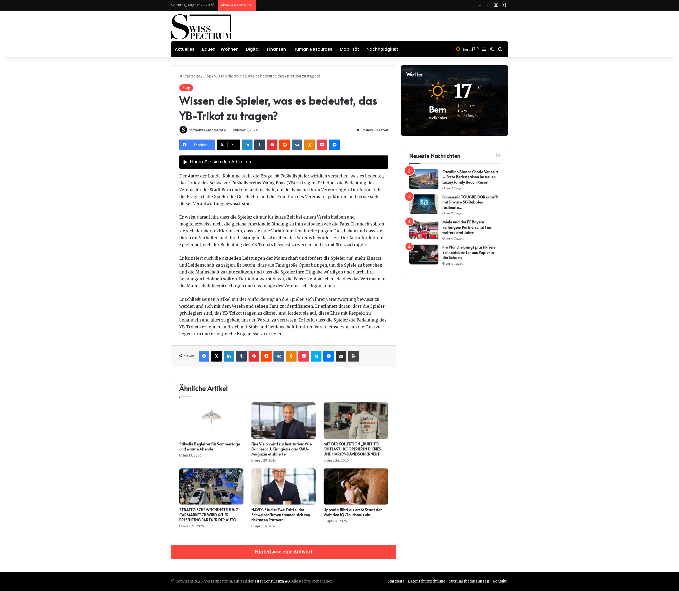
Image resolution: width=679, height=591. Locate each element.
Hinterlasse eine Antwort (283, 552)
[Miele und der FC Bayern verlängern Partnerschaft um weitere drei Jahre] (423, 229)
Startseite (191, 76)
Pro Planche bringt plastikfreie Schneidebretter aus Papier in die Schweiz (468, 252)
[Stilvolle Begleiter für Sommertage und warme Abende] (211, 420)
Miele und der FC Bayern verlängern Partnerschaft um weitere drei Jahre (323, 5)
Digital (253, 49)
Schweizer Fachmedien (207, 130)
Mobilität (349, 49)
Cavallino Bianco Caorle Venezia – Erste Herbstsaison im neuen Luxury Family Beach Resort (470, 177)
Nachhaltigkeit (382, 49)
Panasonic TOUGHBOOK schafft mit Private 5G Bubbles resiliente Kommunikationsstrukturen (470, 202)
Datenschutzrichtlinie (426, 581)
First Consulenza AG (272, 581)
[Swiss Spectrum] (201, 27)
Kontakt (500, 581)
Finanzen (276, 49)
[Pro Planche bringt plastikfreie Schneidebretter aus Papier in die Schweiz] (423, 254)
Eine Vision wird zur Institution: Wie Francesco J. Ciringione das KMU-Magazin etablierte (281, 449)
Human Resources (312, 49)
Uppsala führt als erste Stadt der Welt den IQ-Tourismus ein (353, 512)
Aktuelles (184, 49)
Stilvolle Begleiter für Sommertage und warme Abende (209, 446)
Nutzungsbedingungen (469, 581)
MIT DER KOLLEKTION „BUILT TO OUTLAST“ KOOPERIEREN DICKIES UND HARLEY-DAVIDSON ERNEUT (352, 449)
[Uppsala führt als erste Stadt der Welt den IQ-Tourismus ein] (356, 486)
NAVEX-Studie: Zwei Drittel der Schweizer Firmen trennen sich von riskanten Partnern (280, 514)
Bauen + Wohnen (220, 49)
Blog (207, 76)
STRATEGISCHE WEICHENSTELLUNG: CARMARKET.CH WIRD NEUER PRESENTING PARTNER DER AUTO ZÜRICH (209, 517)
